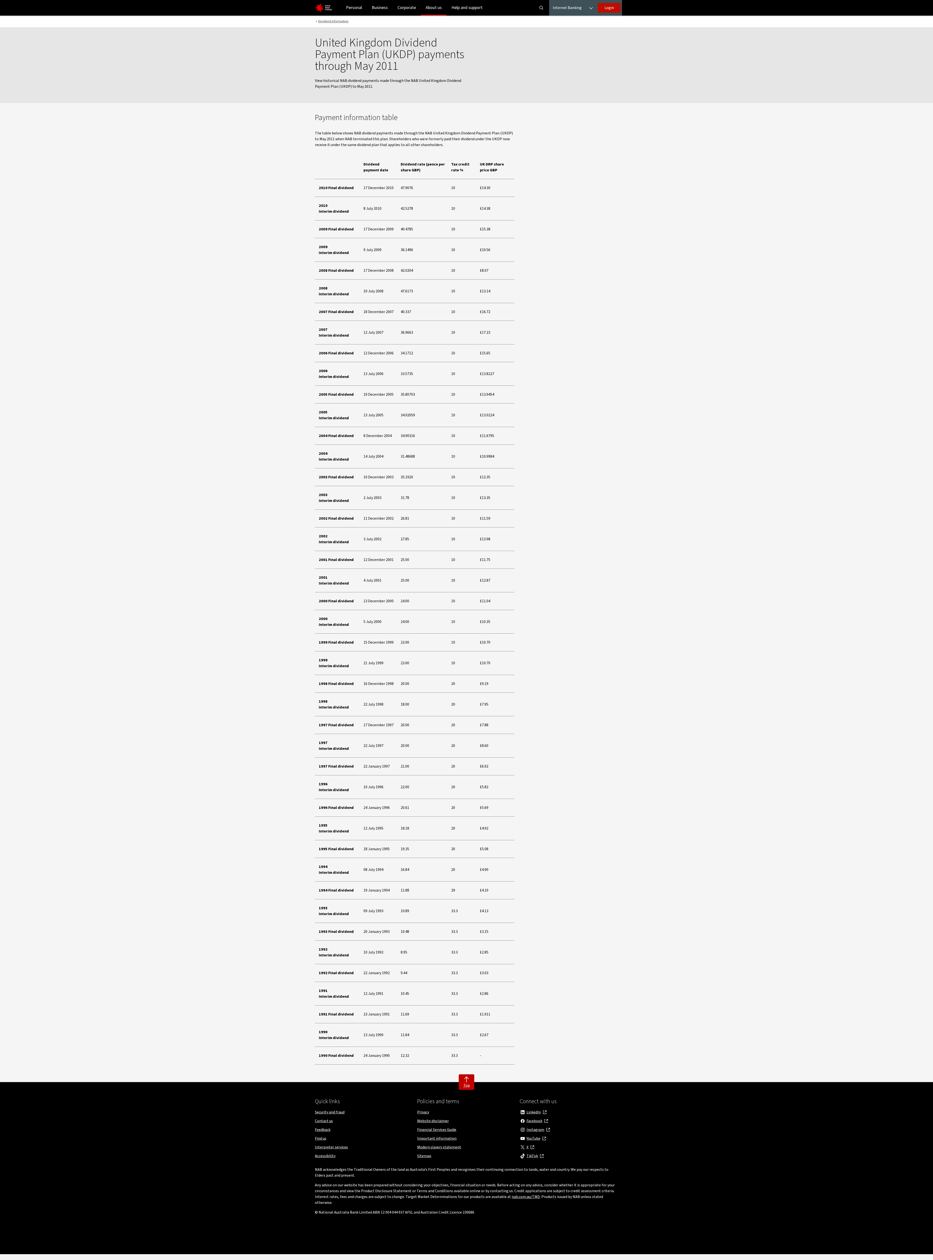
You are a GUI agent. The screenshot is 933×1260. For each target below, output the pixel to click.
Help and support (467, 8)
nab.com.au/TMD (526, 1196)
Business (380, 8)
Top (466, 1085)
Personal (354, 8)
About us (434, 8)
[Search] (541, 8)
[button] (609, 8)
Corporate (406, 8)
